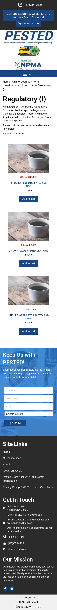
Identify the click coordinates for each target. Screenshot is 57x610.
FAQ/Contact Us (12, 470)
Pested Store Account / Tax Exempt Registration (23, 478)
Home (6, 81)
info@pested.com (16, 549)
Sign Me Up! (15, 423)
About (6, 464)
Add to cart (28, 198)
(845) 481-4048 (16, 537)
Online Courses (21, 81)
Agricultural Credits (26, 85)
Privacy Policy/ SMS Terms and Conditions (28, 487)
